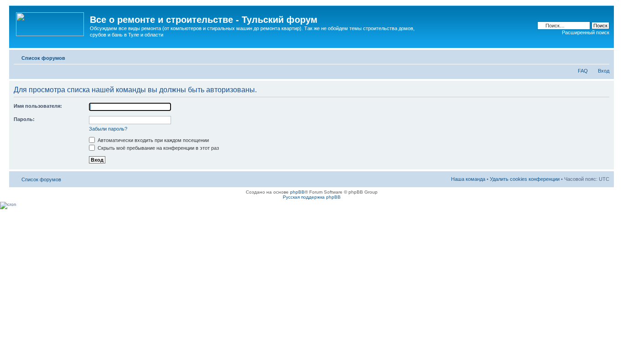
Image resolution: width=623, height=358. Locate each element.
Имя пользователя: (38, 106)
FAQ (583, 71)
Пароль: (24, 119)
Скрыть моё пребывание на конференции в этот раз (157, 148)
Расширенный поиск (585, 32)
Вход (603, 71)
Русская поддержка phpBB (312, 197)
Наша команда (468, 179)
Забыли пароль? (108, 129)
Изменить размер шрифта (602, 56)
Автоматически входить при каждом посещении (152, 140)
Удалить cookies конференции (525, 179)
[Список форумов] (50, 22)
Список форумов (43, 58)
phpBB (297, 192)
